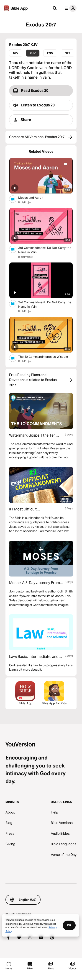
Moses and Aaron (34, 197)
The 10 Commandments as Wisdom (45, 356)
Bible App (25, 703)
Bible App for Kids (54, 703)
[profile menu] (69, 8)
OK (69, 925)
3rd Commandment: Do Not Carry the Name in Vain (44, 250)
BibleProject (25, 202)
